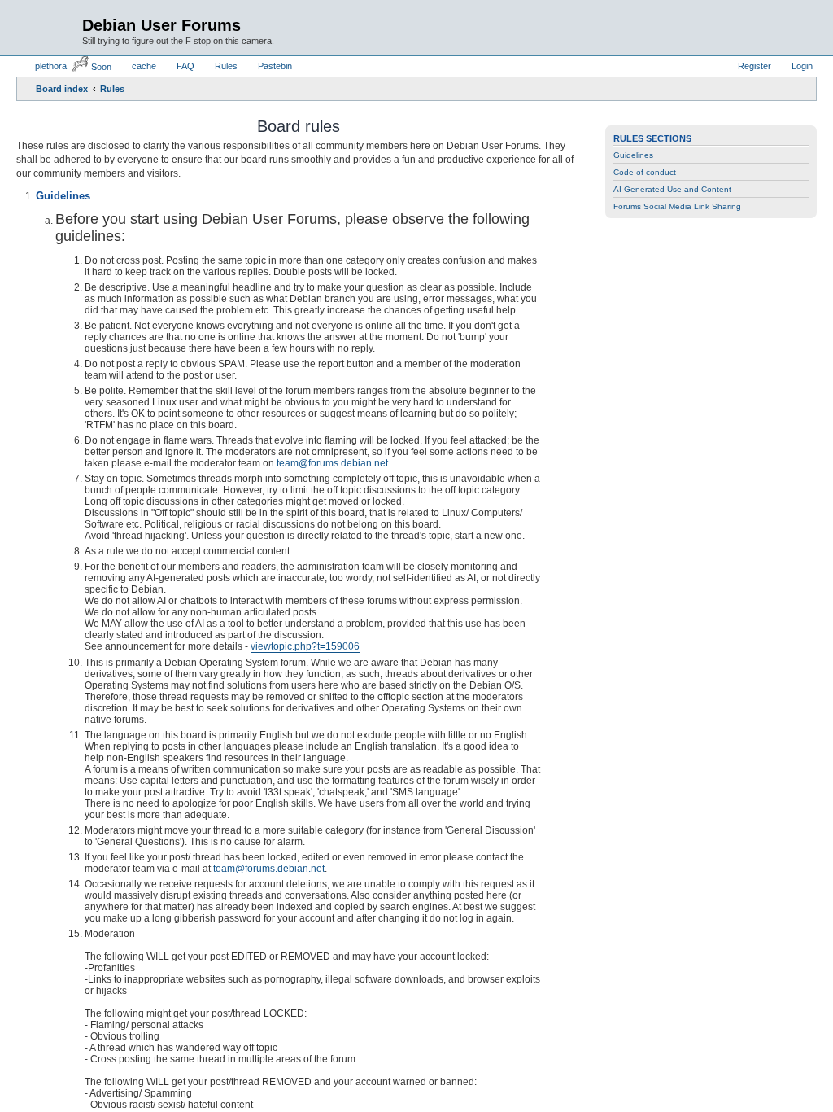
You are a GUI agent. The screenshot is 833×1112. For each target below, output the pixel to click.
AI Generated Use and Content (672, 189)
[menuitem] (43, 66)
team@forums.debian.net (332, 463)
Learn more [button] (524, 1082)
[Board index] (51, 25)
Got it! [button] (741, 1082)
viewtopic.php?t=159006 (305, 646)
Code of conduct (644, 172)
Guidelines (633, 155)
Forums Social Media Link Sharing (677, 206)
